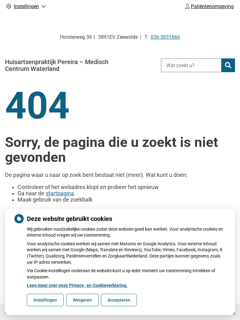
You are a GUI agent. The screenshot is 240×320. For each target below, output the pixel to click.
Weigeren (82, 300)
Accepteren (119, 300)
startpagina (60, 193)
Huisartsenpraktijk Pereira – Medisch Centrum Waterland (56, 65)
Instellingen (45, 300)
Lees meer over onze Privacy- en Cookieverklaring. (77, 285)
